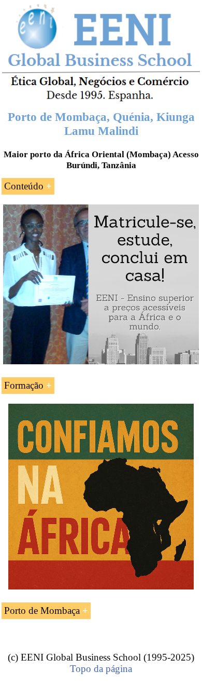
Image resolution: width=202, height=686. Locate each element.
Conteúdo (24, 186)
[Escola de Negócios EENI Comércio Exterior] (101, 99)
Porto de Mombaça (42, 610)
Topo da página (101, 668)
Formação (24, 385)
